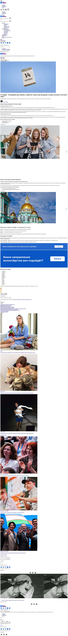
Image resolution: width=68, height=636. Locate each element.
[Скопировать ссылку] (37, 573)
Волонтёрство (6, 29)
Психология (6, 33)
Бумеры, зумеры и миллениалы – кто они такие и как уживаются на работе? (12, 160)
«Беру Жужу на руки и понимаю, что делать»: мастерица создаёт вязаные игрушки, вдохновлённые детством (17, 352)
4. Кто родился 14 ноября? (4, 311)
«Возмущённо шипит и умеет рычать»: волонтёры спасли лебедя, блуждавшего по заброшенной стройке (17, 433)
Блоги (3, 7)
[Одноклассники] (33, 573)
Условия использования (17, 299)
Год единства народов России (7, 37)
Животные (5, 24)
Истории (3, 4)
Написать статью (3, 41)
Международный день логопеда (5, 306)
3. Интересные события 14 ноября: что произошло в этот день (10, 310)
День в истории (2, 59)
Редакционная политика (6, 49)
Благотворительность (7, 30)
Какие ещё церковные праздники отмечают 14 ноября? (9, 309)
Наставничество (6, 26)
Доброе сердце (6, 23)
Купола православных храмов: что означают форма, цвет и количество (11, 224)
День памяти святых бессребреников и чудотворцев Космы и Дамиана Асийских (13, 308)
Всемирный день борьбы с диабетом (6, 305)
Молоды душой (6, 27)
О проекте (3, 48)
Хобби (5, 25)
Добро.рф (6, 474)
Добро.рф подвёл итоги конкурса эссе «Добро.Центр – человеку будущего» (12, 512)
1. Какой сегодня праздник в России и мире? (7, 304)
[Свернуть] (1, 303)
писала (11, 286)
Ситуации (3, 5)
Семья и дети (6, 31)
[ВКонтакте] (30, 573)
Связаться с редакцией (3, 609)
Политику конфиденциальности (26, 299)
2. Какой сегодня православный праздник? (7, 307)
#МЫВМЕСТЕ (4, 35)
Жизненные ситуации (5, 28)
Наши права (6, 32)
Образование (4, 6)
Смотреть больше (3, 435)
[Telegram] (35, 573)
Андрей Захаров (7, 557)
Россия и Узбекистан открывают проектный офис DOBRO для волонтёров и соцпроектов (14, 475)
